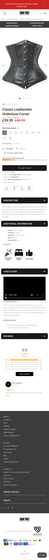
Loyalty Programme (10, 462)
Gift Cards (7, 482)
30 (33, 132)
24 (16, 132)
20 (4, 132)
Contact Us (7, 469)
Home (3, 19)
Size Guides (7, 452)
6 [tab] (27, 98)
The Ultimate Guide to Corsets (18, 328)
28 (27, 132)
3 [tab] (22, 98)
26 (22, 132)
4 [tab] (24, 98)
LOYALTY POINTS (37, 26)
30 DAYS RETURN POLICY (37, 23)
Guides (5, 459)
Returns (6, 443)
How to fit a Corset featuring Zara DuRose (22, 325)
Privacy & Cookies (9, 429)
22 (10, 132)
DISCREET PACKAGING (11, 26)
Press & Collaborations (11, 436)
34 (4, 138)
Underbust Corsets (12, 19)
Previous (3, 65)
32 (39, 132)
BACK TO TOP (24, 554)
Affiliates (6, 426)
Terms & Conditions (10, 485)
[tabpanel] (24, 64)
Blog (5, 455)
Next (46, 65)
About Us (6, 475)
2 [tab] (21, 98)
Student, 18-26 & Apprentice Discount (16, 472)
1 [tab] (19, 98)
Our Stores (7, 420)
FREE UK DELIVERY (12, 23)
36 (10, 138)
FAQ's (5, 423)
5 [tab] (26, 98)
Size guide (9, 149)
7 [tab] (29, 98)
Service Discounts (9, 449)
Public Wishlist (8, 432)
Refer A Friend (8, 479)
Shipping (22, 149)
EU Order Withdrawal (10, 446)
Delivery (6, 416)
